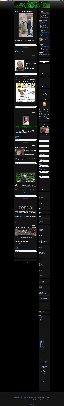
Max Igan (47, 115)
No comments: (28, 55)
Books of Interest (41, 197)
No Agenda (26, 104)
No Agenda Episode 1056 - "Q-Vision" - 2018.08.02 (24, 81)
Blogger (33, 404)
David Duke (21, 216)
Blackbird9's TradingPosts (18, 246)
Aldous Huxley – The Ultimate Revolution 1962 (44, 297)
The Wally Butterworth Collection (42, 293)
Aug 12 (42, 350)
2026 (40, 316)
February (42, 381)
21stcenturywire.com (41, 220)
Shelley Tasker (40, 118)
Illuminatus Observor (21, 39)
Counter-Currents (41, 235)
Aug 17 (42, 345)
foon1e (40, 213)
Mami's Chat (44, 99)
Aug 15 (42, 347)
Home (26, 259)
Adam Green (44, 109)
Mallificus (44, 115)
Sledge (47, 118)
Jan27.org (40, 246)
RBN (45, 117)
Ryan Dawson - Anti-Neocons (42, 263)
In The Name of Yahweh (21, 186)
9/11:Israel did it (41, 222)
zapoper (18, 55)
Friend (39, 112)
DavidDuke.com (17, 161)
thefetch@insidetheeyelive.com (20, 51)
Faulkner (40, 111)
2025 (40, 317)
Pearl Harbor (40, 258)
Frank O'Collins (40, 287)
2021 (40, 321)
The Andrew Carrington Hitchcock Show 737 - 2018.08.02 (25, 171)
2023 (40, 319)
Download (18, 77)
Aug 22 (42, 340)
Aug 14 (42, 348)
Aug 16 (42, 346)
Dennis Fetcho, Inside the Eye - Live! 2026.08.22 (45, 53)
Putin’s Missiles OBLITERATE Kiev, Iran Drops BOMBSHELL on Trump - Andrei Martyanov (45, 20)
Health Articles (40, 280)
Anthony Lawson (41, 229)
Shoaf (44, 118)
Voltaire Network (41, 271)
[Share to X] (33, 79)
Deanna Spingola (41, 236)
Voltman (43, 119)
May (41, 378)
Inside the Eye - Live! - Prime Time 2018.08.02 (23, 11)
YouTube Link (44, 134)
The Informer (40, 286)
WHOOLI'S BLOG (41, 275)
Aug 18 (42, 344)
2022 (40, 320)
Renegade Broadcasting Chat (44, 94)
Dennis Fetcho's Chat (44, 92)
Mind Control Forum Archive (42, 253)
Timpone (40, 119)
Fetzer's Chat (44, 93)
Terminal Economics (41, 193)
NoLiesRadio (16, 137)
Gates (47, 112)
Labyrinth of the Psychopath (42, 281)
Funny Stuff (40, 198)
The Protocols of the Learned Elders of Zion (43, 288)
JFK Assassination (41, 248)
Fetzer (47, 111)
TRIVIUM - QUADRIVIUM (42, 282)
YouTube (16, 50)
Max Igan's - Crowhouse (41, 252)
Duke (47, 110)
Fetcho (43, 111)
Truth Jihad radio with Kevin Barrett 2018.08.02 (23, 114)
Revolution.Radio (21, 52)
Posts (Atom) (27, 262)
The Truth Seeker (41, 269)
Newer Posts (16, 259)
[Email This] (31, 79)
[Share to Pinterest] (34, 79)
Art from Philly (40, 230)
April (41, 379)
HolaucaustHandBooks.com (42, 242)
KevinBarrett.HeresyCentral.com (19, 135)
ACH (39, 109)
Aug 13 (42, 349)
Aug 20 (42, 342)
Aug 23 (42, 339)
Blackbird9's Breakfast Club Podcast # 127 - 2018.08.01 (25, 227)
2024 (40, 318)
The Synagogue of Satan (28, 184)
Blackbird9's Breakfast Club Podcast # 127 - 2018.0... (44, 373)
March (41, 380)
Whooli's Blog (40, 203)
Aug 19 (42, 343)
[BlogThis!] (32, 79)
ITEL (39, 113)
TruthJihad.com (17, 136)
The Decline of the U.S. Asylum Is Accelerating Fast (45, 39)
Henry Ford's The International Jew (43, 241)
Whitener (47, 119)
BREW (47, 109)
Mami (40, 208)
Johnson (41, 114)
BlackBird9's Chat (17, 247)
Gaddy (43, 112)
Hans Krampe (40, 240)
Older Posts (35, 259)
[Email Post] (30, 55)
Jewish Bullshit (47, 113)
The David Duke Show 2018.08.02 (21, 147)
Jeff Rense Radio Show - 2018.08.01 (43, 371)
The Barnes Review (41, 265)
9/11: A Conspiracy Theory (42, 221)
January (41, 382)
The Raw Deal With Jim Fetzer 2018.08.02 (22, 57)
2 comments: (27, 79)
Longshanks (40, 115)
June (41, 377)
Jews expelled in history (41, 247)
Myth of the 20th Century (42, 116)
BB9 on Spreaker (17, 248)
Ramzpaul (40, 259)
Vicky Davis (40, 270)
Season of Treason (41, 292)
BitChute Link (44, 73)
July (41, 376)
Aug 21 (42, 341)
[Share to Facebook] (33, 79)
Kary (47, 114)
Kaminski (45, 114)
